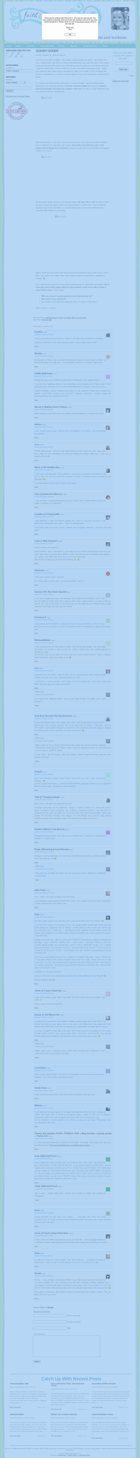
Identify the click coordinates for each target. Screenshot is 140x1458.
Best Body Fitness (83, 22)
